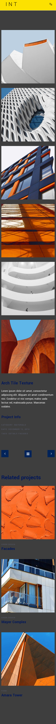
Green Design (8, 544)
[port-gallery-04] (28, 346)
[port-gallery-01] (28, 230)
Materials (20, 425)
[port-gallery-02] (28, 288)
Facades (23, 434)
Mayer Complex (13, 622)
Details (13, 434)
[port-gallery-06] (28, 56)
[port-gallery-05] (28, 114)
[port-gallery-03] (28, 172)
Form (4, 691)
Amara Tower (11, 695)
